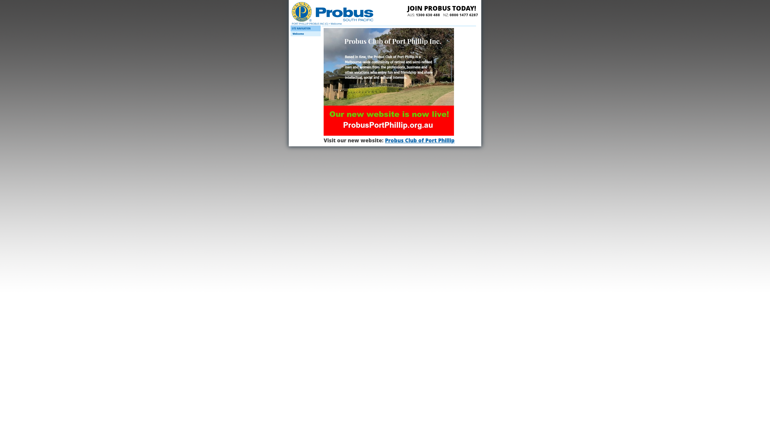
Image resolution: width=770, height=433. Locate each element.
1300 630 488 (428, 14)
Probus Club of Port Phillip (420, 140)
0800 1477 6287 (464, 14)
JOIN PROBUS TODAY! (441, 8)
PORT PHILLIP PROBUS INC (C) (310, 23)
